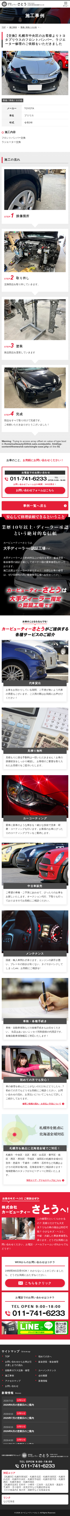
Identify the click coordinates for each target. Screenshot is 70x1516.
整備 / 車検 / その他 (12, 100)
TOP (7, 1356)
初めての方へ (45, 1356)
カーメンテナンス (47, 1370)
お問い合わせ (11, 1386)
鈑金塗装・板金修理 (48, 1361)
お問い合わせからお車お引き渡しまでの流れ (18, 1363)
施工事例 (9, 1375)
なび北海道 (8, 1501)
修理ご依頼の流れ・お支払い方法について (41, 1104)
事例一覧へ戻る (35, 505)
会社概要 (42, 1375)
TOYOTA (29, 108)
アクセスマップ (13, 1381)
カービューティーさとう (30, 1513)
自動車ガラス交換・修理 (17, 1370)
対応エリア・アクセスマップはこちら (44, 1180)
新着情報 (42, 1381)
